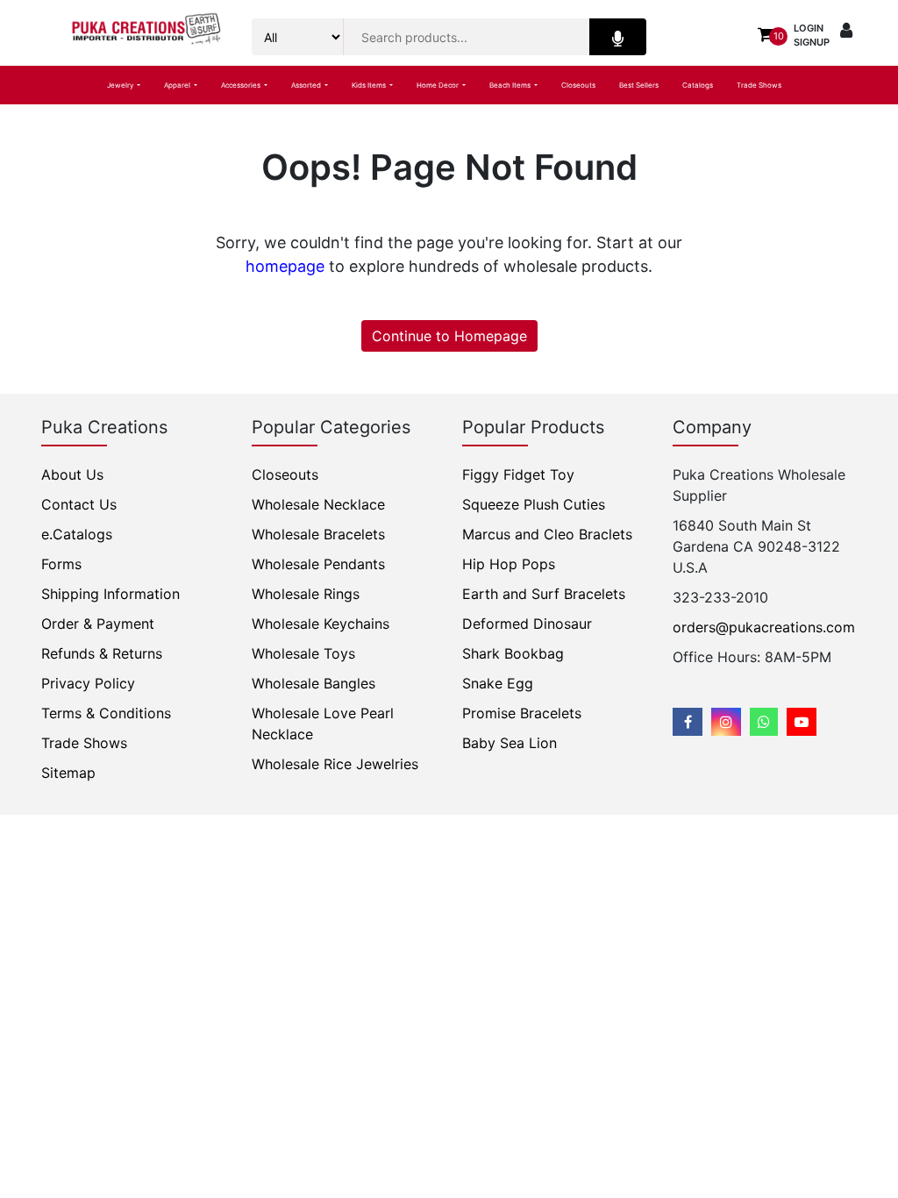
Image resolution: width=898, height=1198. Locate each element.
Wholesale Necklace (318, 504)
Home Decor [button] (438, 85)
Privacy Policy (88, 683)
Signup (812, 42)
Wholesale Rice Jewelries (335, 764)
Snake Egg (497, 683)
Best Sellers (639, 85)
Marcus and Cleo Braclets (547, 534)
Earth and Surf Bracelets (543, 594)
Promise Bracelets (521, 713)
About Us (72, 474)
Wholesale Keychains (320, 623)
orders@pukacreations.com (764, 627)
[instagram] (726, 722)
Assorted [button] (307, 85)
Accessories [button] (241, 85)
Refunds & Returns (101, 653)
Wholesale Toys (303, 653)
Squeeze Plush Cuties (533, 504)
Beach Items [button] (510, 85)
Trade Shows (759, 85)
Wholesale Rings (306, 594)
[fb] (687, 722)
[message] (801, 722)
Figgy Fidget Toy (518, 474)
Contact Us (79, 504)
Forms (61, 564)
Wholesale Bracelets (318, 534)
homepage (285, 266)
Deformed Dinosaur (527, 623)
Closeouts (578, 85)
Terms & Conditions (106, 713)
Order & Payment (97, 623)
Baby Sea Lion (509, 743)
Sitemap (68, 772)
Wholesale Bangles (313, 683)
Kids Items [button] (370, 85)
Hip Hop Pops (508, 564)
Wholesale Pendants (318, 564)
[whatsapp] (764, 722)
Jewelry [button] (121, 85)
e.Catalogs (76, 534)
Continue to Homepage (449, 336)
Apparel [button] (178, 85)
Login (808, 28)
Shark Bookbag (513, 653)
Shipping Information (110, 594)
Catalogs (697, 85)
